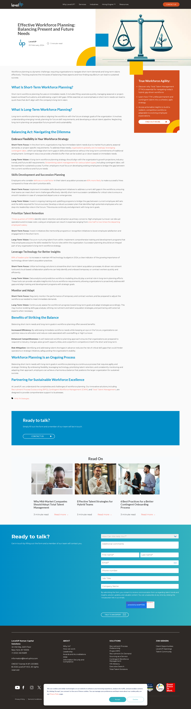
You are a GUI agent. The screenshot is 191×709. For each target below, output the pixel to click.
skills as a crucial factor (44, 180)
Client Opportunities (164, 646)
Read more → (61, 514)
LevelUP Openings (164, 649)
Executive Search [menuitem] (117, 666)
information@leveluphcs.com (24, 658)
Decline (135, 699)
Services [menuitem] (82, 4)
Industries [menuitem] (94, 4)
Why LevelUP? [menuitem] (69, 4)
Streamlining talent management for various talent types (70, 163)
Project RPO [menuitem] (115, 651)
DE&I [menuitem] (65, 657)
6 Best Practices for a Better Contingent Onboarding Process (137, 504)
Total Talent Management (104, 390)
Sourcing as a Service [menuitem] (119, 656)
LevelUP (32, 42)
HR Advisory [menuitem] (115, 664)
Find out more (152, 122)
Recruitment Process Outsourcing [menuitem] (119, 647)
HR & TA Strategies (21, 399)
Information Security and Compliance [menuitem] (74, 661)
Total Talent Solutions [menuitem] (119, 669)
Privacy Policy (54, 694)
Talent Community (164, 652)
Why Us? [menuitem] (67, 646)
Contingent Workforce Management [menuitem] (119, 660)
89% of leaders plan (20, 258)
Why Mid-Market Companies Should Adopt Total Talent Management (50, 504)
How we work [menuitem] (69, 649)
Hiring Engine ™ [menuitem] (109, 4)
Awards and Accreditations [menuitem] (74, 654)
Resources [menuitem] (123, 4)
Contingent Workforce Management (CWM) (68, 390)
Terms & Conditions (35, 699)
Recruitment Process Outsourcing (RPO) (29, 390)
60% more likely (94, 180)
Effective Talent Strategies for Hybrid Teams (95, 503)
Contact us (171, 4)
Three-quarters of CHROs (22, 219)
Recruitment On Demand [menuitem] (120, 654)
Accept (117, 699)
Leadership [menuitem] (68, 652)
